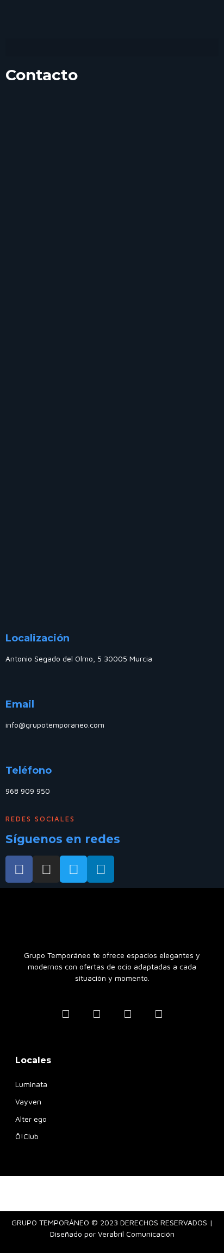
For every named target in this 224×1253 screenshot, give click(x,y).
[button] (112, 47)
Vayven (28, 1101)
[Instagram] (46, 869)
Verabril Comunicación (136, 1233)
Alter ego (31, 1118)
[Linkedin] (100, 869)
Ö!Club (27, 1136)
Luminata (31, 1084)
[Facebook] (19, 869)
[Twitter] (73, 869)
